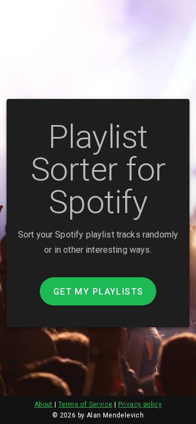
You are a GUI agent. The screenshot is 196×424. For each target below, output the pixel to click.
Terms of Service (85, 404)
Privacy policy (140, 404)
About (43, 404)
